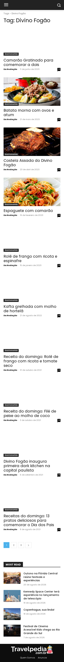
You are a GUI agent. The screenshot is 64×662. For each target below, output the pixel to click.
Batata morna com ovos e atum (29, 112)
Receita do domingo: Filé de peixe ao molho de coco (30, 413)
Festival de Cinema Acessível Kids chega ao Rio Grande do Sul (41, 629)
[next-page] (28, 545)
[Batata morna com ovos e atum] (32, 91)
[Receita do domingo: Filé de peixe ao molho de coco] (32, 392)
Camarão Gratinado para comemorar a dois (28, 62)
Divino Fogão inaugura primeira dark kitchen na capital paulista (27, 466)
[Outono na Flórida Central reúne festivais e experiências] (12, 578)
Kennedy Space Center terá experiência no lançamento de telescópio (41, 595)
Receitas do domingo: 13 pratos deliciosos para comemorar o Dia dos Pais (29, 520)
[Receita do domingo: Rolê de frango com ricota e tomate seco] (32, 338)
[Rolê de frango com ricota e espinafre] (32, 237)
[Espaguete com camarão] (32, 192)
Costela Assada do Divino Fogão (28, 163)
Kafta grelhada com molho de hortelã (30, 308)
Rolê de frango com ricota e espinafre (30, 258)
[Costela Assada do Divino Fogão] (32, 141)
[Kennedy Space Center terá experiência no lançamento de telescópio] (12, 596)
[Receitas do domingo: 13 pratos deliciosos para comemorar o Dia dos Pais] (32, 497)
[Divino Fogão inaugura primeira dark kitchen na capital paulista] (32, 442)
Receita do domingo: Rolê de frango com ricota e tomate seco (31, 361)
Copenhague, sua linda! (38, 610)
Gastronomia (11, 54)
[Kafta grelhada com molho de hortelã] (32, 287)
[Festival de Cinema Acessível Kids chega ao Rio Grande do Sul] (12, 631)
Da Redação (10, 69)
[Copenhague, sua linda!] (12, 614)
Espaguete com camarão (28, 210)
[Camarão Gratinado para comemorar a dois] (32, 41)
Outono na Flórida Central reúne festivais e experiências (40, 577)
